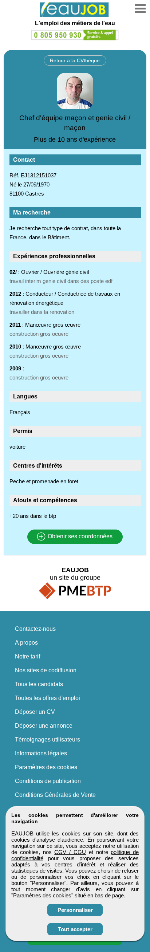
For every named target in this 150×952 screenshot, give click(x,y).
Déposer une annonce (43, 726)
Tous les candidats (39, 684)
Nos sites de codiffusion (45, 670)
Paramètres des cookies (46, 767)
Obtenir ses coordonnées (79, 537)
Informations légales (41, 753)
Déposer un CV (35, 712)
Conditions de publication (48, 781)
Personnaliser (75, 910)
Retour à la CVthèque (75, 60)
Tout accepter (75, 929)
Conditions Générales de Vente (55, 795)
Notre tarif (27, 656)
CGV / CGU (70, 852)
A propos (26, 643)
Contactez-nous (35, 629)
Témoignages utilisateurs (47, 739)
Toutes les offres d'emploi (47, 698)
